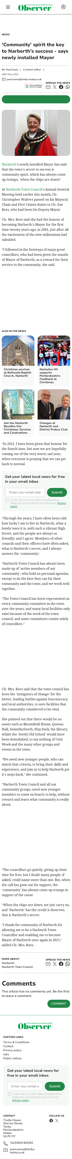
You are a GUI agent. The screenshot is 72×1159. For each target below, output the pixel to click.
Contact (8, 1046)
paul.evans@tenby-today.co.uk (22, 1151)
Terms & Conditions (16, 1042)
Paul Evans (12, 69)
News (6, 34)
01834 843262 (24, 1143)
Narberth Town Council (24, 189)
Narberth (9, 164)
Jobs (6, 1054)
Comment (58, 1004)
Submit (57, 492)
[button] (8, 7)
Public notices (12, 1058)
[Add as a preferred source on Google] (33, 86)
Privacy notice (20, 1100)
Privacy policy (12, 1050)
